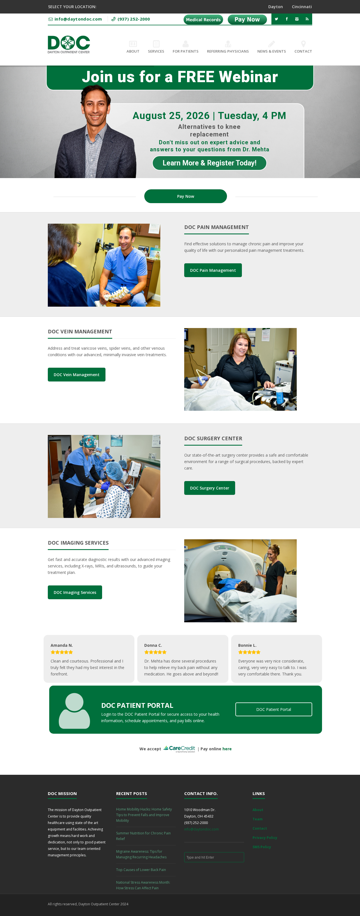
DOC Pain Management (213, 270)
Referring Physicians (228, 51)
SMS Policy (262, 847)
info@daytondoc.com (201, 829)
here (227, 748)
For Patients (186, 51)
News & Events (271, 51)
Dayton (275, 6)
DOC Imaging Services (75, 592)
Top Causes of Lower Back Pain (141, 869)
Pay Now (185, 196)
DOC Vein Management (77, 374)
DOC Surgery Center (209, 488)
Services (156, 51)
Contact (303, 51)
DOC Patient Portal (273, 709)
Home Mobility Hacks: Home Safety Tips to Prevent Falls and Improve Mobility (144, 815)
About (133, 51)
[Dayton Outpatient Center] (69, 44)
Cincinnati (302, 6)
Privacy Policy (265, 837)
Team (258, 819)
